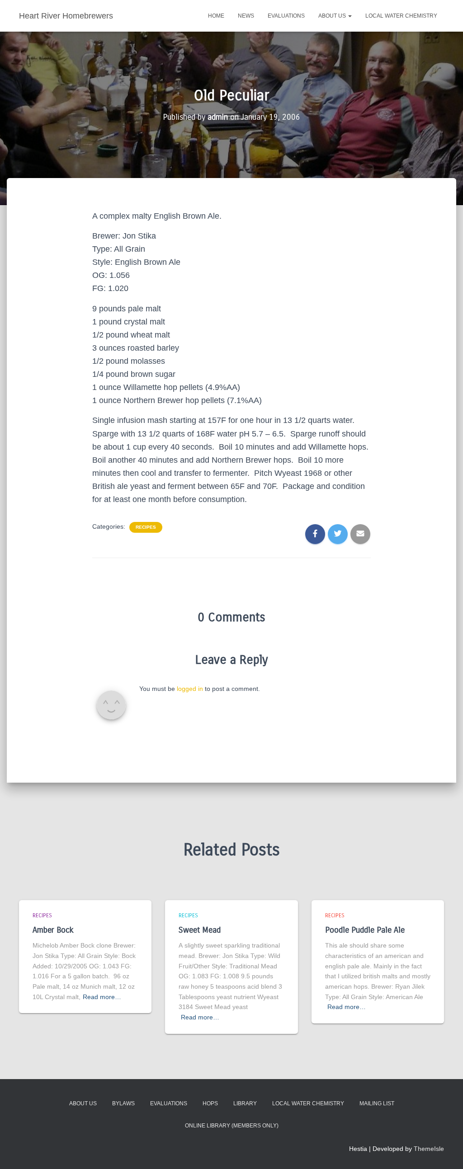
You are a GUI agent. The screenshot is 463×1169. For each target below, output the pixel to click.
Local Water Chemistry (401, 16)
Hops (210, 1103)
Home (216, 16)
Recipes (146, 527)
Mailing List (376, 1103)
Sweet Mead (200, 930)
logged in (190, 688)
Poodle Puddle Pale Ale (365, 930)
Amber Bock (53, 930)
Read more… (102, 996)
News (246, 16)
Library (245, 1103)
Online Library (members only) (232, 1125)
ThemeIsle (429, 1148)
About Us (332, 16)
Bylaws (123, 1103)
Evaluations (286, 16)
